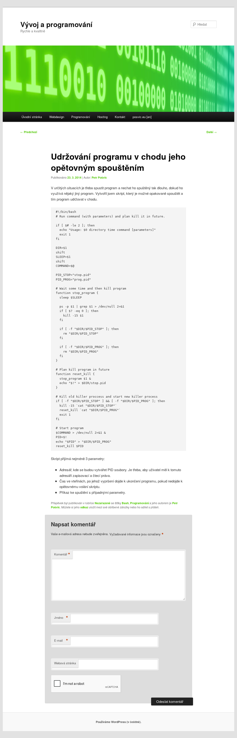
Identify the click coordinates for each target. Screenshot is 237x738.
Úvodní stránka (32, 117)
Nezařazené (102, 503)
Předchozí (28, 132)
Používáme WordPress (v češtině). (118, 722)
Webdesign (56, 117)
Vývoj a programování (56, 24)
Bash (125, 503)
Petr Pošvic (99, 177)
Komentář (62, 554)
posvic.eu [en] (142, 117)
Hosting (102, 117)
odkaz (84, 507)
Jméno (61, 617)
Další (211, 132)
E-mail (61, 640)
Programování (80, 117)
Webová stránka (65, 663)
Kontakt (120, 117)
